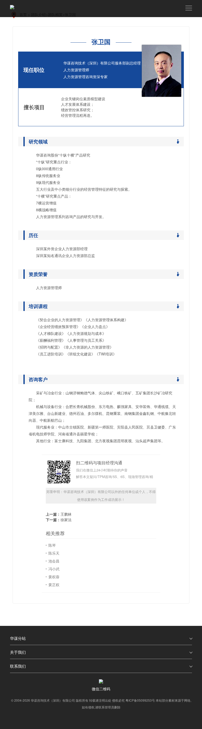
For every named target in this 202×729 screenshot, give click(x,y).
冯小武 (53, 568)
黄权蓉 (53, 576)
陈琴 (52, 545)
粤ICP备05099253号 (140, 700)
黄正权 (53, 584)
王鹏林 (66, 514)
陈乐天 (53, 553)
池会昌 (53, 561)
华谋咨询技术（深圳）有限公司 (53, 700)
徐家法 (66, 519)
